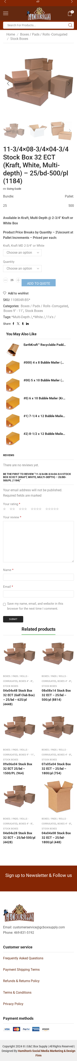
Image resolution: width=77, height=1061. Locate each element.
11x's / (51, 317)
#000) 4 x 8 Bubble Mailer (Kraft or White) (45, 362)
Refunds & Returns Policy (21, 981)
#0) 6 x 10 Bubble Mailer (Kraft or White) (45, 398)
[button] (8, 83)
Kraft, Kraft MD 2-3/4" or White (23, 245)
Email (8, 587)
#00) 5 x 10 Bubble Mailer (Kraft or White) (45, 380)
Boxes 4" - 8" (26, 681)
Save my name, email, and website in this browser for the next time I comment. (35, 606)
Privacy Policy (13, 1004)
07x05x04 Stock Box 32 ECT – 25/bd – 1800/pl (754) (56, 768)
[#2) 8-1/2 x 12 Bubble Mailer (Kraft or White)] (13, 438)
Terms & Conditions (17, 992)
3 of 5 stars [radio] (23, 509)
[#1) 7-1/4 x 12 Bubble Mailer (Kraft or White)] (13, 420)
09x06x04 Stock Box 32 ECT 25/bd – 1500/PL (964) (17, 768)
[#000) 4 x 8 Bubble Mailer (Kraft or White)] (13, 367)
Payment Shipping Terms (21, 970)
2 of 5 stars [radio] (12, 509)
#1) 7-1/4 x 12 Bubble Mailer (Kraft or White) (45, 416)
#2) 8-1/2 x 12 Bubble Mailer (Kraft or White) (45, 434)
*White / (39, 317)
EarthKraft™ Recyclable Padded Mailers (45, 345)
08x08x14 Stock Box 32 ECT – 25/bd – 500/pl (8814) (56, 695)
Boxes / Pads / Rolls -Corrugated (43, 34)
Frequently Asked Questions (23, 958)
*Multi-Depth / (21, 317)
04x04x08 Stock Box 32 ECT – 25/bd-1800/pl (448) (56, 837)
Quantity (8, 262)
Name (8, 570)
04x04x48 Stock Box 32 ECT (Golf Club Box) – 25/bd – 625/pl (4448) (19, 697)
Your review (12, 517)
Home (10, 34)
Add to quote (38, 283)
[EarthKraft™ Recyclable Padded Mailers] (13, 349)
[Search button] (70, 25)
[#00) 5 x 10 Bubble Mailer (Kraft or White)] (13, 385)
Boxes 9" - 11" (13, 311)
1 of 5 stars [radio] (4, 509)
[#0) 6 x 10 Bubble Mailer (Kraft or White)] (13, 403)
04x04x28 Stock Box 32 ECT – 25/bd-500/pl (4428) (19, 837)
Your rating (11, 504)
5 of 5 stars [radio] (52, 509)
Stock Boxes (19, 39)
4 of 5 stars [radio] (36, 509)
